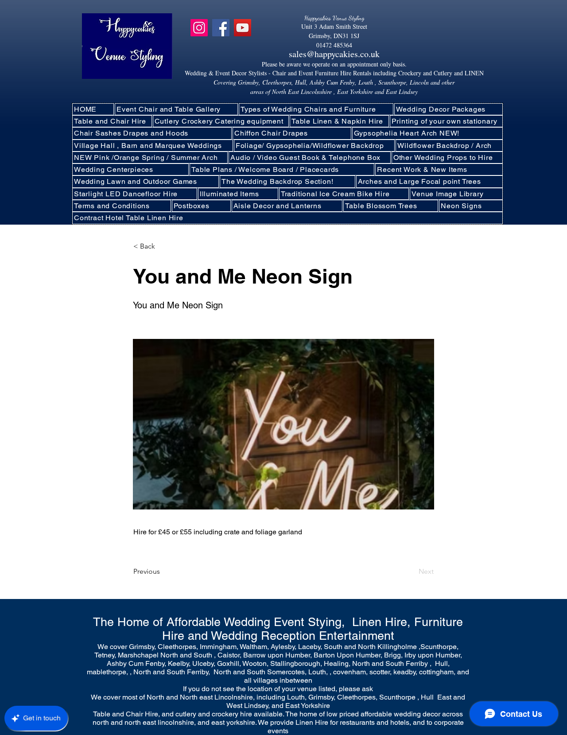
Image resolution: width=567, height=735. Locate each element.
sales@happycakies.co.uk (334, 54)
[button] (221, 121)
